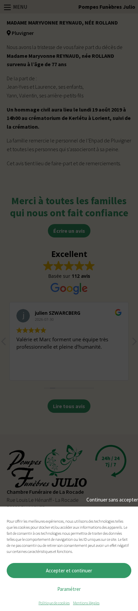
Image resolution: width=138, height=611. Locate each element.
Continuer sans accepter (112, 499)
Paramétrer (69, 589)
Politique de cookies (54, 602)
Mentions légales (86, 602)
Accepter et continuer (69, 570)
